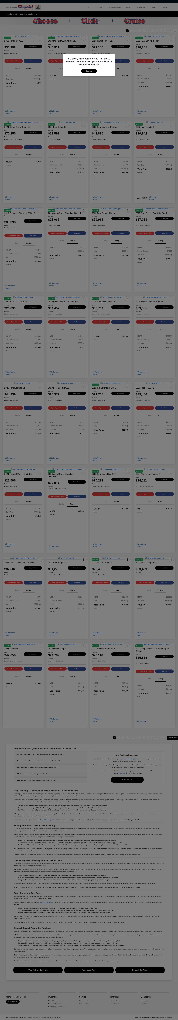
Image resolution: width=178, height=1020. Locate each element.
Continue (89, 71)
